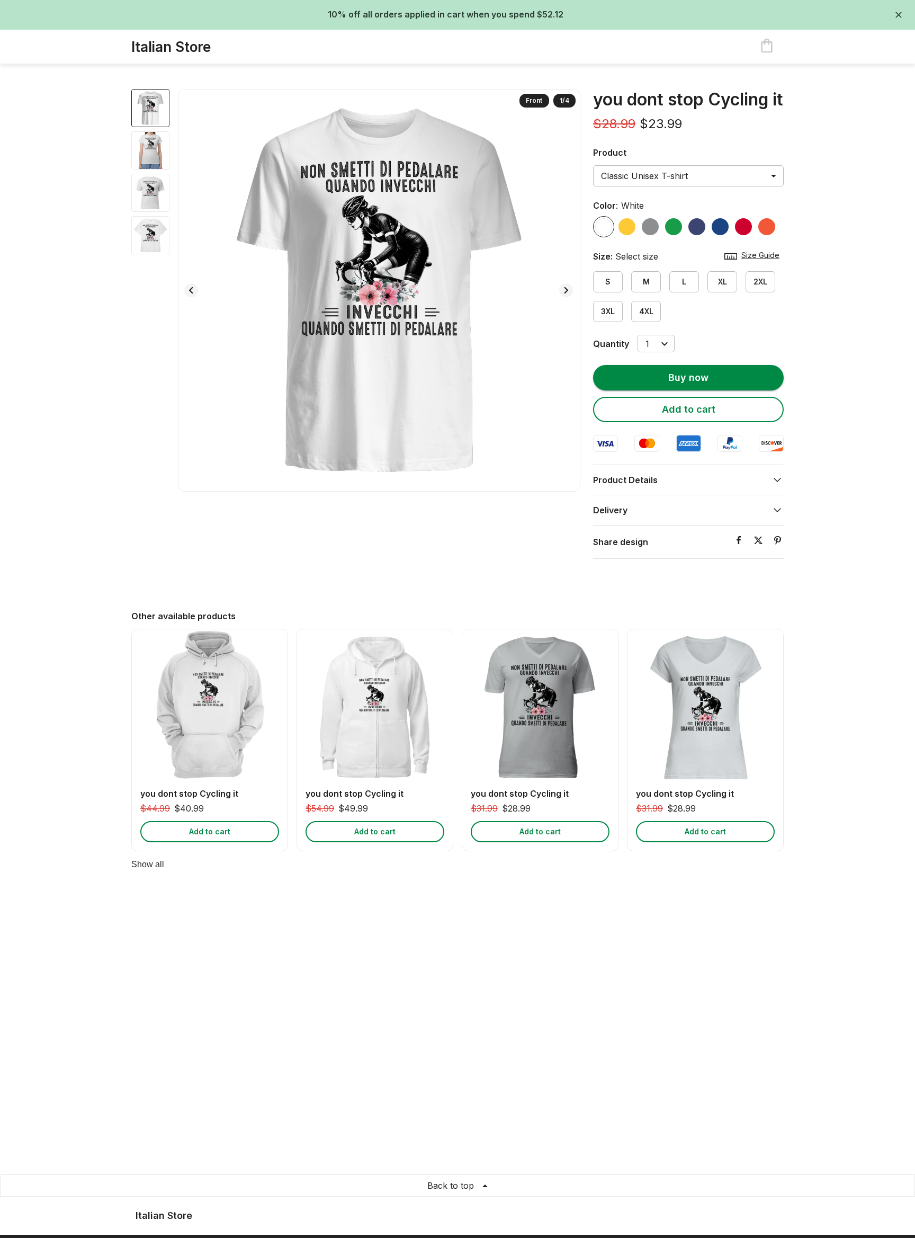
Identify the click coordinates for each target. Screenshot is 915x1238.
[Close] (899, 15)
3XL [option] (608, 311)
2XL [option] (760, 281)
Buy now (688, 377)
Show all (147, 864)
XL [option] (722, 281)
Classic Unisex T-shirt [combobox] (644, 176)
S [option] (608, 281)
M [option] (646, 281)
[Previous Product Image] (191, 290)
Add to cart (688, 409)
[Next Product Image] (566, 290)
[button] (688, 480)
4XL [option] (646, 311)
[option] (603, 226)
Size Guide (760, 255)
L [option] (684, 281)
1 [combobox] (647, 344)
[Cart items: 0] (767, 46)
